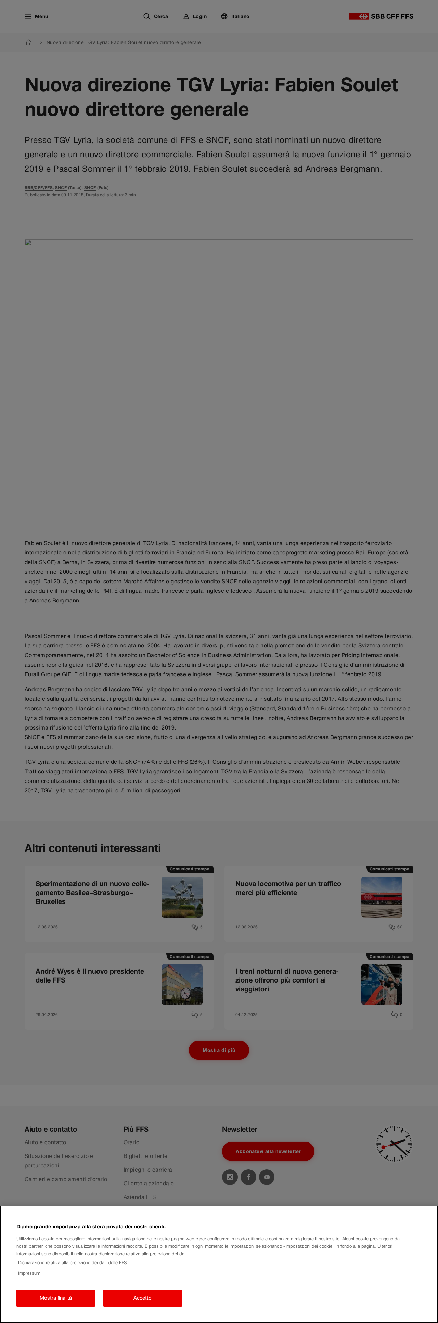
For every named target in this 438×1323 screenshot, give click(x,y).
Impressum (29, 1273)
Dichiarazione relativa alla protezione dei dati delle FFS (72, 1262)
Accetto (142, 1298)
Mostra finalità (56, 1298)
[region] (219, 1264)
